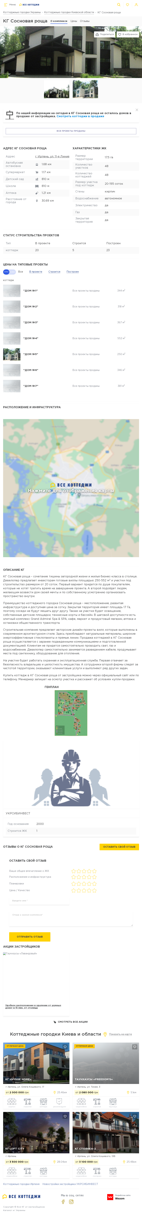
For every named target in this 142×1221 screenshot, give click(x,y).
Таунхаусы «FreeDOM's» (94, 1079)
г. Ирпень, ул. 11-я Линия (52, 156)
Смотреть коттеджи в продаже (80, 116)
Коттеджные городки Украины (22, 12)
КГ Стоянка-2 (85, 1149)
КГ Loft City (14, 1149)
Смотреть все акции (73, 1022)
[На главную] (29, 4)
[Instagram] (71, 1202)
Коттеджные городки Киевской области (69, 12)
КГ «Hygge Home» (18, 1079)
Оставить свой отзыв (119, 847)
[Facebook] (63, 1202)
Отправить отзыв (30, 937)
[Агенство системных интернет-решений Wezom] (118, 1197)
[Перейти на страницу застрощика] (71, 775)
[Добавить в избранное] (65, 1046)
